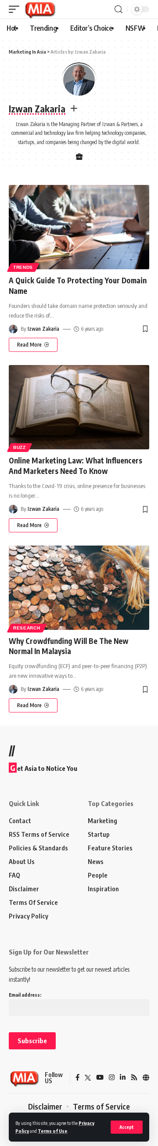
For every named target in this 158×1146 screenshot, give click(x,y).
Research (26, 627)
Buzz (19, 447)
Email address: (25, 995)
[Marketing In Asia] (40, 9)
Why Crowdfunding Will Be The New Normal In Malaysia (68, 646)
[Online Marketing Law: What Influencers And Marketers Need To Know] (79, 407)
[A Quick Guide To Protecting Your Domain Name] (79, 227)
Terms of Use (52, 1131)
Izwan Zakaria (43, 328)
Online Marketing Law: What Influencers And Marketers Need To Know (75, 466)
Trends (23, 267)
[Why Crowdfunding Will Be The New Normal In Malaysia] (79, 588)
